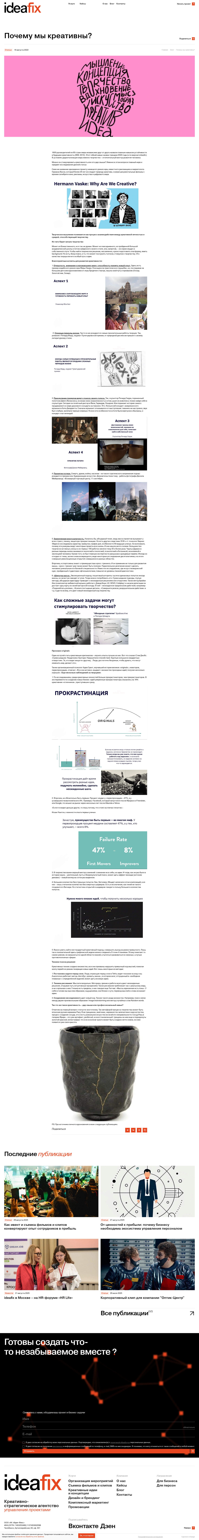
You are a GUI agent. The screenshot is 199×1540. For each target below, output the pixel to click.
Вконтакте (83, 1526)
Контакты (124, 1495)
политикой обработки (120, 1442)
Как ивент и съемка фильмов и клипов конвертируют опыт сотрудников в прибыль (40, 1227)
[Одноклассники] (139, 1130)
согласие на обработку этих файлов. (29, 1537)
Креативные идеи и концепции (82, 1492)
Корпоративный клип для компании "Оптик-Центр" (142, 1298)
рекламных (58, 1446)
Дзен (107, 1526)
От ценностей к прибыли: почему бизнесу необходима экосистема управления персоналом (141, 1227)
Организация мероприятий (90, 1481)
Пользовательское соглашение (150, 1537)
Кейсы (122, 1485)
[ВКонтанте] (133, 1130)
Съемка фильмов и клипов (90, 1485)
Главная (165, 50)
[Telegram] (127, 1130)
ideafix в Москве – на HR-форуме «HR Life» (38, 1298)
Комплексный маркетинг (88, 1502)
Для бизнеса (167, 1481)
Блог (172, 50)
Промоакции (78, 1507)
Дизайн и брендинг (84, 1498)
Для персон (166, 1485)
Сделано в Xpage (188, 1537)
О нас (121, 1481)
